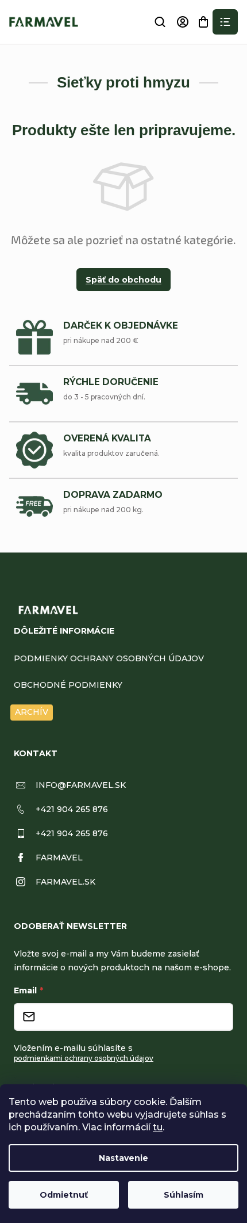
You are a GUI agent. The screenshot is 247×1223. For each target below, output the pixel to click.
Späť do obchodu (123, 280)
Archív (31, 712)
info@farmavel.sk (81, 785)
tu (158, 1127)
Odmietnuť (64, 1195)
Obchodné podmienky (68, 685)
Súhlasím (183, 1195)
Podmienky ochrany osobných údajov (109, 658)
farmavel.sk (65, 882)
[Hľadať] (159, 21)
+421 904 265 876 (72, 809)
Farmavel (59, 857)
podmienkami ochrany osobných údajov (83, 1058)
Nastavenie (123, 1158)
